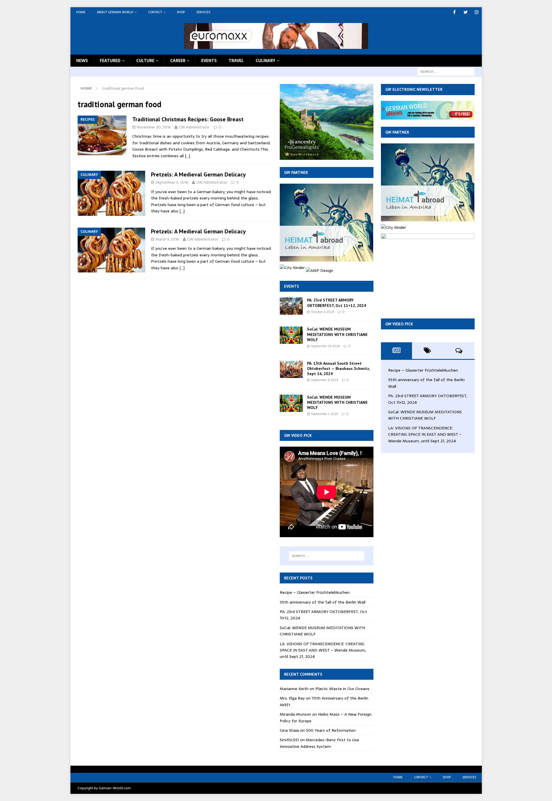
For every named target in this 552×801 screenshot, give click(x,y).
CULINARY (265, 60)
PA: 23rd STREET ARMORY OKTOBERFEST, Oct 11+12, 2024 (336, 302)
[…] (187, 156)
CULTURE (145, 60)
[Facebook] (454, 12)
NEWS (82, 60)
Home (80, 12)
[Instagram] (477, 12)
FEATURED (110, 60)
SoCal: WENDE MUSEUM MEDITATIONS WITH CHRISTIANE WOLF (337, 334)
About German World (115, 12)
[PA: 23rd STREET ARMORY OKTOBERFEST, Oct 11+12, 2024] (291, 306)
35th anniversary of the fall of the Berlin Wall (322, 602)
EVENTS (209, 60)
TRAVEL (236, 60)
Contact (155, 12)
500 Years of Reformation (331, 730)
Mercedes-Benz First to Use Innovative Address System (319, 743)
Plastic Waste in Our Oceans (342, 688)
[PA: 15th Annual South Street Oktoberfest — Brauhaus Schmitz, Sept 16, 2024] (291, 369)
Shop (181, 12)
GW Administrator (194, 127)
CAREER (177, 60)
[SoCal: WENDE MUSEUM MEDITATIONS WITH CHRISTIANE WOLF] (291, 335)
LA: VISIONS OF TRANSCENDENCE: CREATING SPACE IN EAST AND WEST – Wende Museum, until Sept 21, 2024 (323, 650)
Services (203, 12)
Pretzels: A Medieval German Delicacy (198, 174)
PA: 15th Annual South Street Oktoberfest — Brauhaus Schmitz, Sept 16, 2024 (338, 368)
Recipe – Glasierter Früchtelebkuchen (315, 592)
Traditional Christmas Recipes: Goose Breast (188, 119)
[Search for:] (446, 71)
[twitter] (466, 12)
